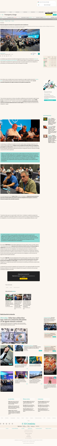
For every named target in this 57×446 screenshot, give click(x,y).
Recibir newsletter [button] (50, 100)
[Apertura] (20, 426)
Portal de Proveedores (39, 428)
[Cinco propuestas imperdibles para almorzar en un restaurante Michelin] (50, 364)
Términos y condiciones (28, 433)
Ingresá (55, 14)
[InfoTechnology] (37, 426)
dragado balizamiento (17, 287)
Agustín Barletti (2, 53)
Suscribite (23, 428)
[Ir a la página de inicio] (3, 14)
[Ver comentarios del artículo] (10, 56)
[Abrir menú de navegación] (1, 14)
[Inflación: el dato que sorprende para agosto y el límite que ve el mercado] (21, 360)
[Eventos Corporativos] (25, 426)
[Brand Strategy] (28, 426)
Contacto (7, 428)
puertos (11, 287)
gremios (7, 287)
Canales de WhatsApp (15, 428)
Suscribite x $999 (49, 14)
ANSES (28, 420)
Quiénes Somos (30, 428)
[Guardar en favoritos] (39, 54)
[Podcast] (33, 426)
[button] (55, 378)
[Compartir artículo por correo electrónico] (8, 56)
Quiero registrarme (23, 278)
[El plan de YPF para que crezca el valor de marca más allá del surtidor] (6, 355)
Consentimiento (28, 436)
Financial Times (48, 91)
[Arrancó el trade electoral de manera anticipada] (35, 360)
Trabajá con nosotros (48, 428)
